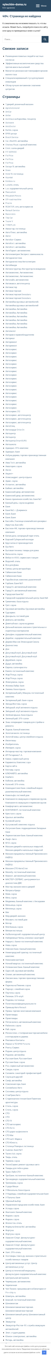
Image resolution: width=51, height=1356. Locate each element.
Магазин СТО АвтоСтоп (16, 868)
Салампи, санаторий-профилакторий (23, 1073)
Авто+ (8, 236)
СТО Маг (9, 1135)
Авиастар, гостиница (15, 228)
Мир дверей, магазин (15, 916)
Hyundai (9, 177)
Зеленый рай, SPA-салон (17, 718)
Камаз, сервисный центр (17, 758)
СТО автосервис (13, 1124)
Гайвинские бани (13, 572)
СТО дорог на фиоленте (16, 1131)
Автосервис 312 (12, 411)
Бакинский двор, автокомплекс (20, 492)
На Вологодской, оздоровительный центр (25, 934)
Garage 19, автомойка (15, 166)
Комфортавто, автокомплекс (19, 806)
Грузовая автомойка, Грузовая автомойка (25, 609)
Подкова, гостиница (14, 1000)
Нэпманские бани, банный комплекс (22, 967)
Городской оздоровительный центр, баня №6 (26, 598)
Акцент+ (9, 473)
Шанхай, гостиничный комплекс (20, 1299)
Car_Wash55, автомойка (16, 141)
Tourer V (9, 221)
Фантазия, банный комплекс (18, 1212)
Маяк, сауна (11, 894)
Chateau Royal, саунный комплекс (21, 144)
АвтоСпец (10, 426)
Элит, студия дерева (15, 1332)
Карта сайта (11, 766)
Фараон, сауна (12, 1215)
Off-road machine (13, 199)
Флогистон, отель (13, 1223)
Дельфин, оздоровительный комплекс (23, 634)
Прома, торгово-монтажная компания (23, 1011)
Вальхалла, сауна (14, 554)
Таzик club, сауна (13, 1153)
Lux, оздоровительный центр (19, 188)
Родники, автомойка (15, 1054)
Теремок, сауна (12, 1161)
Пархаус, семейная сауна (17, 989)
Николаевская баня (14, 959)
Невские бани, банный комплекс (20, 949)
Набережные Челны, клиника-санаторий (24, 937)
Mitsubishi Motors (13, 195)
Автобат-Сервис (13, 239)
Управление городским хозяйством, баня (25, 1204)
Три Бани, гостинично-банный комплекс (24, 1175)
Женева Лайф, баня (14, 685)
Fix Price (9, 155)
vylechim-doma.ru (14, 4)
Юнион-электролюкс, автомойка (20, 1336)
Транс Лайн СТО (13, 1171)
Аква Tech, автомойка (15, 462)
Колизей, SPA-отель (15, 784)
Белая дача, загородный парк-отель (22, 535)
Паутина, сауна (12, 992)
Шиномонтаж (11, 1303)
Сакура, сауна (12, 1069)
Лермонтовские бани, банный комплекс (24, 835)
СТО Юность (11, 1142)
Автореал (10, 338)
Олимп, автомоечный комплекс (20, 974)
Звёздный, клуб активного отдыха (21, 707)
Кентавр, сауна (12, 769)
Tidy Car (9, 217)
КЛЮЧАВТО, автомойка (16, 773)
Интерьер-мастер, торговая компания (23, 751)
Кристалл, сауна (13, 813)
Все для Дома (12, 565)
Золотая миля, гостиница (17, 733)
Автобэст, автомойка (15, 243)
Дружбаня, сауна (13, 660)
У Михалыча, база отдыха (17, 1190)
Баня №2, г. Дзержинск (16, 510)
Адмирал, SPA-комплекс (17, 448)
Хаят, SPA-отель (13, 1252)
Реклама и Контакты (15, 1040)
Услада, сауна (12, 1208)
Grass (8, 170)
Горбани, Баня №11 (14, 583)
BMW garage (11, 133)
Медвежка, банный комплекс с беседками (25, 901)
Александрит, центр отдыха (18, 477)
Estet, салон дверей (14, 148)
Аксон (8, 470)
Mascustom (10, 192)
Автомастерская (13, 291)
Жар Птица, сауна (14, 674)
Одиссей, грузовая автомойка (19, 970)
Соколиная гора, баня (15, 1084)
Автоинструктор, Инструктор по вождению (25, 269)
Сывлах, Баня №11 (14, 1150)
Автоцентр (10, 433)
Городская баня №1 (14, 594)
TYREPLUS (10, 225)
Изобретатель (12, 744)
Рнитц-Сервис (12, 1047)
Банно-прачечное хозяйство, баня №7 (23, 499)
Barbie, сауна (11, 130)
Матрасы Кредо (12, 890)
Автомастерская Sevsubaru (18, 294)
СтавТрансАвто (12, 1095)
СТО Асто (9, 1128)
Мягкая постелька (13, 930)
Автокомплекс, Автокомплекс (19, 272)
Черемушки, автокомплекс (18, 1281)
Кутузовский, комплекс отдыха (20, 824)
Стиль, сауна (11, 1106)
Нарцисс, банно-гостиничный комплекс (24, 941)
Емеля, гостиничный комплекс (19, 671)
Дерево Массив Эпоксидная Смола (22, 641)
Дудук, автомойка (13, 663)
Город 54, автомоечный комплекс (21, 587)
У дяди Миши (11, 1186)
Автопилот (10, 331)
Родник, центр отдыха (15, 1051)
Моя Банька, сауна (14, 927)
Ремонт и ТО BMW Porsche (17, 1044)
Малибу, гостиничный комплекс (20, 872)
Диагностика (11, 645)
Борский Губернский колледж (19, 539)
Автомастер (11, 287)
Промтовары (11, 1014)
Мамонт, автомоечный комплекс (20, 875)
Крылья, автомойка (14, 817)
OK (44, 1352)
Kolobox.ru (10, 181)
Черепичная (11, 1285)
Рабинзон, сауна (13, 1025)
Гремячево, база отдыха (16, 601)
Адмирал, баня (12, 451)
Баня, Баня (10, 513)
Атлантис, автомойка (15, 484)
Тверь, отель (11, 1157)
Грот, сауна (10, 605)
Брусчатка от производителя (19, 543)
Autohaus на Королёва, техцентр (20, 119)
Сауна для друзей (14, 1076)
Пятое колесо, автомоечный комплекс (23, 1022)
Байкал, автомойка (14, 488)
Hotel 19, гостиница (14, 174)
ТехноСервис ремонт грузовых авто (22, 1164)
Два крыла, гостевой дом (17, 616)
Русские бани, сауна (15, 1062)
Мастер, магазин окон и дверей (20, 886)
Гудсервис (10, 612)
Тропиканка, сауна (14, 1183)
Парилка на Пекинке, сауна (18, 985)
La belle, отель (12, 184)
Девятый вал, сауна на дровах (19, 623)
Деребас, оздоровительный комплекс (23, 638)
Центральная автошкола (17, 1277)
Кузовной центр (12, 820)
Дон (7, 649)
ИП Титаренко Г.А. (14, 755)
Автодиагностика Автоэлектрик (20, 261)
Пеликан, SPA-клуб (14, 996)
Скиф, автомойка (13, 1080)
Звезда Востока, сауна (16, 704)
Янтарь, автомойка (14, 1340)
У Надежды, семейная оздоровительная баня (27, 1193)
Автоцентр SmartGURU (16, 440)
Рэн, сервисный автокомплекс (19, 1066)
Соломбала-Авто (13, 1087)
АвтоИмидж (11, 265)
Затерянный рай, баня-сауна (19, 700)
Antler (8, 115)
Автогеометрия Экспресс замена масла (24, 254)
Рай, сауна (10, 1029)
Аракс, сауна (11, 481)
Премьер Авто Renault (15, 1007)
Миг (7, 912)
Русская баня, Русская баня (18, 1058)
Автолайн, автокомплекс (17, 279)
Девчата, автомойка (14, 619)
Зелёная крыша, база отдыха (19, 715)
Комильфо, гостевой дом (17, 795)
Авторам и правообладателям (19, 334)
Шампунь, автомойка (15, 1296)
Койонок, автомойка (14, 780)
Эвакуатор (10, 1321)
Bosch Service (11, 137)
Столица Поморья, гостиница (19, 1146)
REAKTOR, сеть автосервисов (19, 206)
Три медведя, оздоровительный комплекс (25, 1179)
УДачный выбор (13, 1201)
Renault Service (12, 210)
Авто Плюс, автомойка (16, 232)
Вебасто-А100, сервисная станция (21, 557)
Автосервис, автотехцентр (18, 415)
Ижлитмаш (10, 740)
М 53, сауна (10, 842)
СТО (7, 1113)
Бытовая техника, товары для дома (22, 550)
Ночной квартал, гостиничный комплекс (24, 963)
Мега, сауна (11, 897)
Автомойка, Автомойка (16, 309)
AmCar (8, 111)
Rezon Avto (10, 214)
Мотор (8, 923)
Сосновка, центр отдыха (16, 1091)
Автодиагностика (13, 258)
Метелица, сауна (13, 908)
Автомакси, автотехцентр (17, 283)
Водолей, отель (12, 561)
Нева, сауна (11, 945)
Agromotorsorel (12, 108)
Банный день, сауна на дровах (19, 502)
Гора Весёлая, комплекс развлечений (23, 579)
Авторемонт (11, 342)
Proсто (8, 203)
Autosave (9, 122)
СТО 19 (8, 1120)
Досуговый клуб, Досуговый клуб (21, 652)
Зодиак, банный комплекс (17, 729)
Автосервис (11, 349)
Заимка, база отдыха (15, 689)
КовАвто (9, 777)
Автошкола (10, 444)
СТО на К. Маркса (13, 1139)
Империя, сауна (13, 747)
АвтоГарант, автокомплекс (18, 250)
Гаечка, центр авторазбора (18, 568)
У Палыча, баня (12, 1197)
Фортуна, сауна (12, 1234)
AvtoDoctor (10, 126)
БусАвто (9, 546)
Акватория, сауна (13, 466)
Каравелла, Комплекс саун (18, 762)
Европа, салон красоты (16, 667)
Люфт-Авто (11, 839)
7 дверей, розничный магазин (19, 104)
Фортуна (9, 1230)
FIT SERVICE (11, 152)
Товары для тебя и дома (16, 1168)
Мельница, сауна (13, 905)
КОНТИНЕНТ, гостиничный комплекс (23, 810)
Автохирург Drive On (14, 429)
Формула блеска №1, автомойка (20, 1226)
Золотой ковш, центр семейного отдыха (24, 736)
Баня (7, 506)
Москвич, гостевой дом (16, 919)
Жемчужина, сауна (14, 682)
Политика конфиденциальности (20, 1003)
